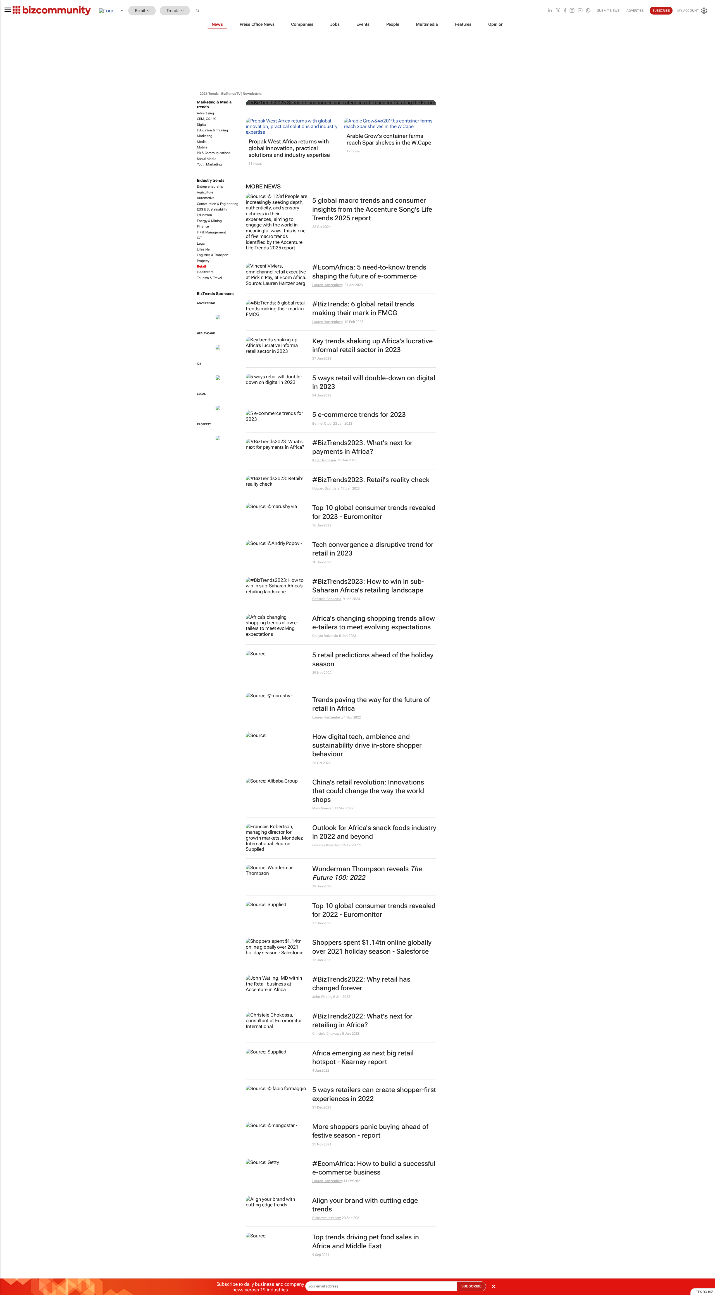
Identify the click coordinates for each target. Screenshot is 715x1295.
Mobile (202, 147)
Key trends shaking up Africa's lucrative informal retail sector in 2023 (372, 345)
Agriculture (205, 192)
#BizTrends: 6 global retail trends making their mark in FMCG (363, 308)
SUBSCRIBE (471, 1286)
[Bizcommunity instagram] (572, 11)
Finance (203, 226)
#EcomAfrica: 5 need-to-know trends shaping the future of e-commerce (369, 271)
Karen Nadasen (324, 460)
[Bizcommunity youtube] (580, 11)
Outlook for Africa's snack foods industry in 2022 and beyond (374, 832)
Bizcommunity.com (326, 1218)
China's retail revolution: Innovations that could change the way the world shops (368, 791)
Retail (201, 266)
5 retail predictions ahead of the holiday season (372, 659)
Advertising (205, 113)
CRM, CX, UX (206, 119)
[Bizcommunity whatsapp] (588, 11)
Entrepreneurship (210, 186)
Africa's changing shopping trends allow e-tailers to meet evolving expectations (373, 623)
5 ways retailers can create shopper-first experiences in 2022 (374, 1094)
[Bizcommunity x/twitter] (558, 11)
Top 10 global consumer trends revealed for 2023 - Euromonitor (373, 512)
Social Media (206, 159)
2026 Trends (209, 94)
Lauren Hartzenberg (327, 285)
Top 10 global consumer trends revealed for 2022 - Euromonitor (373, 910)
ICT (199, 238)
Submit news (608, 11)
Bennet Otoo (322, 424)
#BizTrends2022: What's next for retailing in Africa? (362, 1020)
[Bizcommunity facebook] (565, 11)
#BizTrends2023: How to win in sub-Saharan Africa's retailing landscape (368, 586)
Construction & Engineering (217, 204)
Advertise (635, 11)
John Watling (322, 997)
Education (204, 215)
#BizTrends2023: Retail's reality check (371, 480)
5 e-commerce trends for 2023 (359, 415)
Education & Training (212, 130)
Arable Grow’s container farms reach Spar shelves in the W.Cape (389, 139)
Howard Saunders (325, 488)
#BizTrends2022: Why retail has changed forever (361, 983)
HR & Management (211, 232)
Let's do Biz (703, 1292)
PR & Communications (213, 153)
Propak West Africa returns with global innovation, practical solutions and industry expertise (289, 148)
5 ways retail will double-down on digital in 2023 (373, 382)
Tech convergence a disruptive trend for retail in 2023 (372, 549)
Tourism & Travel (209, 278)
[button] (198, 10)
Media (202, 142)
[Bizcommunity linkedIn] (550, 11)
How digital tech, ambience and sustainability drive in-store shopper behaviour (367, 745)
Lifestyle (203, 249)
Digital (201, 125)
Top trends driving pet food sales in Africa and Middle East (365, 1241)
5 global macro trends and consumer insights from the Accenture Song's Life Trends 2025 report (372, 209)
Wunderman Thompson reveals (367, 873)
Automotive (205, 198)
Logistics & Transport (212, 255)
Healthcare (205, 272)
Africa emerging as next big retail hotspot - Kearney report (363, 1057)
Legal (201, 243)
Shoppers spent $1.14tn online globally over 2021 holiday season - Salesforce (372, 947)
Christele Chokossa (326, 599)
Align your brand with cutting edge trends (365, 1205)
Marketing (204, 136)
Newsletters (252, 94)
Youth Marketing (209, 164)
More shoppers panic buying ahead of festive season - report (370, 1131)
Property (203, 261)
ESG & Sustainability (212, 209)
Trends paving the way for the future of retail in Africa (371, 704)
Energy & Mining (209, 221)
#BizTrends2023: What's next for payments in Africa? (362, 447)
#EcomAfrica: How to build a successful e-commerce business (373, 1168)
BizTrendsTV (230, 94)
